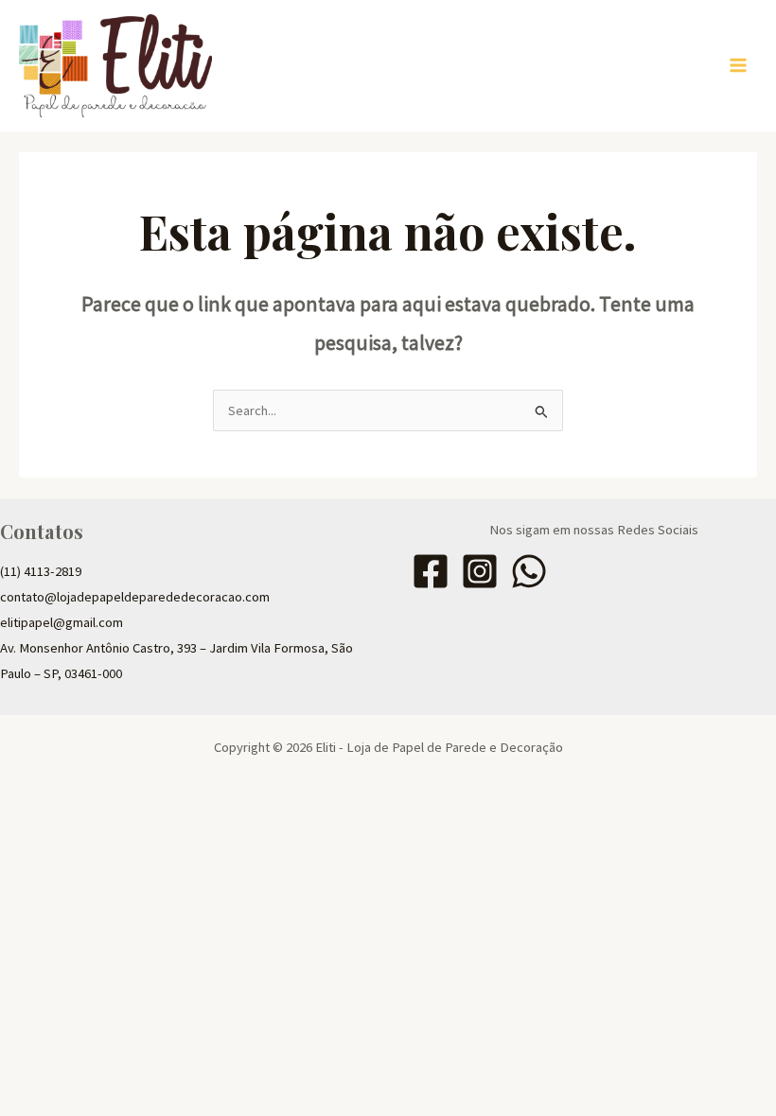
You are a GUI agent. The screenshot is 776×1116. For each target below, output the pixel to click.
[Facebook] (431, 571)
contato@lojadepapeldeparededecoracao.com (135, 596)
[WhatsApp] (529, 571)
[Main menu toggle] (738, 65)
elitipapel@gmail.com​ (61, 622)
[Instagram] (480, 571)
